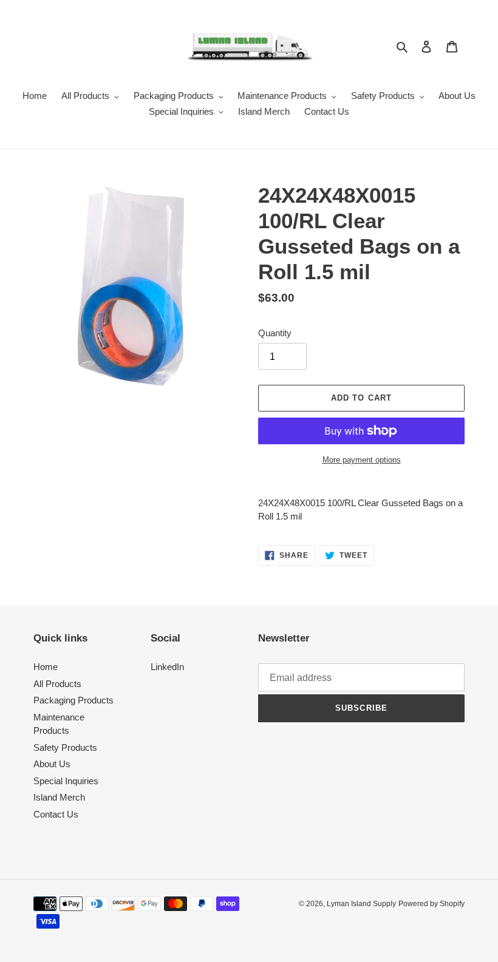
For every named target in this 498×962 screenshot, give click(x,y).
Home (45, 667)
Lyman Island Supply (361, 903)
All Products (57, 684)
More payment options (361, 459)
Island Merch (59, 797)
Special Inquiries (65, 781)
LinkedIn (167, 667)
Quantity (275, 333)
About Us (51, 764)
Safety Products (65, 747)
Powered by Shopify (431, 903)
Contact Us (55, 814)
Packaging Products (73, 700)
